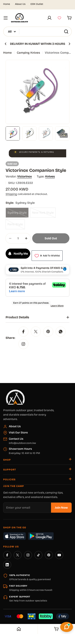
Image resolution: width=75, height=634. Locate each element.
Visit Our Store (18, 432)
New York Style (44, 214)
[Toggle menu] (5, 17)
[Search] (66, 31)
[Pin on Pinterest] (48, 332)
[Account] (49, 17)
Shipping (11, 194)
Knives (50, 176)
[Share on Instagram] (23, 344)
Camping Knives (28, 52)
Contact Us (16, 438)
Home (6, 4)
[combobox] (37, 32)
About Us (20, 4)
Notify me (21, 253)
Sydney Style (18, 214)
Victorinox (24, 176)
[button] (5, 43)
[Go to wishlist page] (59, 17)
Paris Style (16, 225)
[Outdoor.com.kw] (15, 391)
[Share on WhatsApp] (61, 332)
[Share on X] (36, 332)
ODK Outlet (36, 4)
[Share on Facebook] (23, 332)
